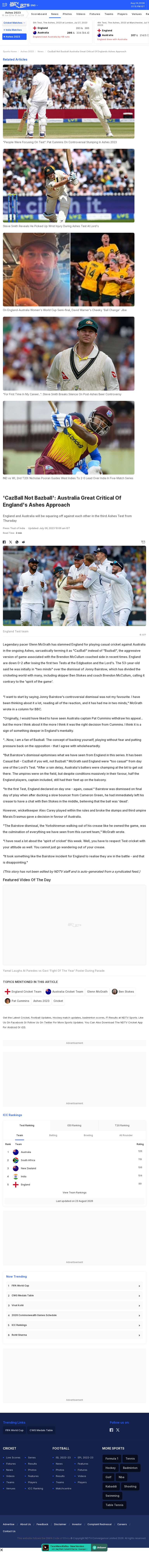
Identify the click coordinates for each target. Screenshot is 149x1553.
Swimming (112, 1495)
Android (12, 1027)
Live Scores (13, 1457)
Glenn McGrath (97, 991)
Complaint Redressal (99, 1524)
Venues (137, 13)
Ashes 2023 (13, 13)
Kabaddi (111, 1486)
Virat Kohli (17, 1305)
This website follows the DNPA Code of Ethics (43, 1538)
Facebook (17, 1022)
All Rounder (126, 1135)
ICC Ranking (35, 1488)
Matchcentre (63, 1488)
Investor (77, 1524)
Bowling (88, 1135)
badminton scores (93, 1017)
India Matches (14, 29)
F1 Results (112, 1017)
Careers (122, 1524)
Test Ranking (26, 1125)
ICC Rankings (19, 1325)
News (55, 13)
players (122, 13)
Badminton (130, 1467)
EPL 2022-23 (85, 1457)
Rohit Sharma (19, 1334)
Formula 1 (112, 1458)
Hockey (111, 1467)
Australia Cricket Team (67, 991)
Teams (10, 1482)
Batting (53, 1135)
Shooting (130, 1486)
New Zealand (28, 1168)
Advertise (8, 1524)
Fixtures (95, 13)
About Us (25, 1524)
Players (32, 1482)
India (23, 1176)
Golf (108, 1477)
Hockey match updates (67, 1017)
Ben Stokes (126, 991)
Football (36, 1017)
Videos (80, 13)
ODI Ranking (74, 1125)
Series (32, 1457)
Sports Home (10, 51)
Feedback (42, 1524)
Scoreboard (39, 13)
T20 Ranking (122, 1125)
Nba (121, 1477)
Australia (26, 1152)
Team (19, 1135)
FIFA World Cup (20, 1285)
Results (32, 1463)
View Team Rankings (75, 1192)
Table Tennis (114, 1505)
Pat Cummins (20, 1000)
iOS (23, 1027)
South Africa (28, 1160)
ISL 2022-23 (63, 1457)
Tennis (130, 1458)
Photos (67, 13)
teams (109, 13)
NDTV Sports (129, 1017)
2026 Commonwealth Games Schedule (34, 1315)
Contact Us (9, 1531)
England (25, 1184)
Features (33, 1476)
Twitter (48, 1022)
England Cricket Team (26, 991)
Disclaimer (60, 1524)
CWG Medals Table (23, 1295)
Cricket (58, 1000)
